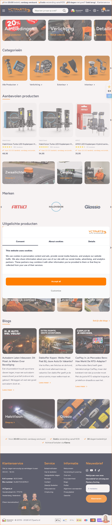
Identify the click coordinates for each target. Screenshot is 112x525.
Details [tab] (91, 241)
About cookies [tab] (56, 241)
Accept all (56, 281)
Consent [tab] (20, 241)
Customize (56, 291)
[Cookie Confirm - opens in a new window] (97, 232)
